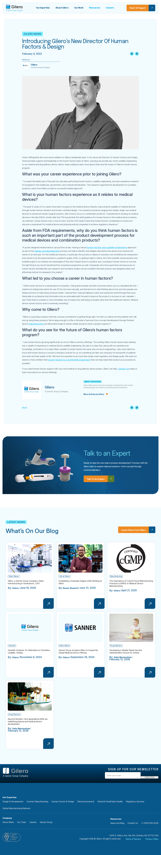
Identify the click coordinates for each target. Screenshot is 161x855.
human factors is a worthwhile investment (69, 360)
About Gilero (61, 8)
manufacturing (36, 324)
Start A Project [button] (138, 8)
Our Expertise (43, 8)
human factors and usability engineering (107, 247)
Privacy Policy (151, 839)
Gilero (49, 387)
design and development (47, 251)
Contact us (123, 368)
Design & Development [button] (13, 801)
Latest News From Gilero (133, 530)
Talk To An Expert (96, 479)
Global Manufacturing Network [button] (16, 808)
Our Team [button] (21, 822)
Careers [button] (32, 822)
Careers (110, 8)
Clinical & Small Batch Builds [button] (110, 801)
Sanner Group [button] (46, 822)
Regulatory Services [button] (135, 801)
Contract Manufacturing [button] (37, 801)
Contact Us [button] (133, 823)
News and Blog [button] (117, 823)
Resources (94, 8)
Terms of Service (133, 839)
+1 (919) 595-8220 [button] (149, 823)
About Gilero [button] (8, 822)
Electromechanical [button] (85, 801)
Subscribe (149, 777)
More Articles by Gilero (94, 394)
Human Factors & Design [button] (62, 801)
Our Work (78, 8)
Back (24, 407)
